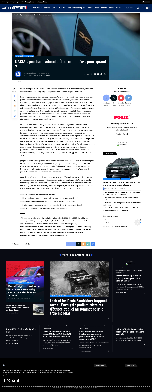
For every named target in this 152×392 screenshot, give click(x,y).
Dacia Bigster (83, 218)
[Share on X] (94, 74)
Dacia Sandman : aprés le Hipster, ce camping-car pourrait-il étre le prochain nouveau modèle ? (91, 335)
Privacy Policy (29, 2)
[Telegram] (128, 101)
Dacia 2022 (63, 218)
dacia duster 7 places (68, 224)
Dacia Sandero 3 (38, 229)
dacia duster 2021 (27, 224)
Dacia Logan (54, 326)
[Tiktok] (18, 380)
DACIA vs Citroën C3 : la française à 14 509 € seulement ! (44, 208)
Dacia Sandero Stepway (123, 270)
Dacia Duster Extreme (48, 227)
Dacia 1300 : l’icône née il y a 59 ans (20, 330)
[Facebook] (106, 101)
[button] (146, 2)
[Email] (98, 74)
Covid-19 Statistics (120, 226)
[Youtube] (121, 101)
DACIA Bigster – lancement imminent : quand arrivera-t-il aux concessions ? (52, 205)
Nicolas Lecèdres (30, 73)
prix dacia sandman (27, 235)
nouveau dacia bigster (58, 232)
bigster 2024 (36, 218)
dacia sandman (50, 229)
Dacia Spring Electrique (76, 229)
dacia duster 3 (54, 224)
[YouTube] (14, 380)
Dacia (56, 218)
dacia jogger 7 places (74, 227)
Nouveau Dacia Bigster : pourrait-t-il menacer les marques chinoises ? (50, 198)
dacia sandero (25, 229)
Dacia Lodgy (20, 282)
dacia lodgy (87, 227)
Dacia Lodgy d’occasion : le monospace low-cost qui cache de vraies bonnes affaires (24, 290)
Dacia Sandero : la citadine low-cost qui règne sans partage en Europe (121, 183)
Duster (88, 229)
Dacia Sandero (115, 179)
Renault (38, 235)
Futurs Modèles (137, 270)
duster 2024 (24, 232)
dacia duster (86, 221)
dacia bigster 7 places (43, 221)
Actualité (19, 56)
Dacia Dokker (57, 221)
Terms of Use (42, 2)
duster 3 (33, 232)
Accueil (16, 15)
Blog (21, 15)
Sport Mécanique (85, 295)
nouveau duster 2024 (75, 232)
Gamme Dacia (29, 56)
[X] (113, 101)
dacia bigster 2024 (27, 221)
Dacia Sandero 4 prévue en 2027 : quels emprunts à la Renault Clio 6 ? (128, 278)
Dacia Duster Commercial (29, 227)
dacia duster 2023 (41, 224)
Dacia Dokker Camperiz (71, 221)
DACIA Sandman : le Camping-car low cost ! (39, 194)
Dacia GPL (61, 227)
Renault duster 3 (61, 235)
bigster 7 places (47, 218)
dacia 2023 (73, 218)
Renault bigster (48, 235)
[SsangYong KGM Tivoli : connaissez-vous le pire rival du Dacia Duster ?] (38, 309)
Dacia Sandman (91, 326)
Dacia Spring (61, 229)
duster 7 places (43, 232)
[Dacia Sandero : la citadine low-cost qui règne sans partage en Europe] (122, 168)
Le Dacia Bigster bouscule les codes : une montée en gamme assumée (130, 332)
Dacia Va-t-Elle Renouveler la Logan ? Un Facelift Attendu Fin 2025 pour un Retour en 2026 (57, 334)
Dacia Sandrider (63, 295)
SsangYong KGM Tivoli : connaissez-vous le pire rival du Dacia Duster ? (18, 307)
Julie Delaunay (15, 299)
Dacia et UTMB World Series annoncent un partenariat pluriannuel (48, 201)
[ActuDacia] (14, 8)
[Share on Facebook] (91, 74)
